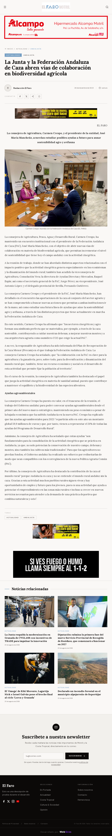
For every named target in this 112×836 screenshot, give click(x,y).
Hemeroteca (84, 799)
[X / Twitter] (8, 801)
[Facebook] (20, 96)
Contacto (82, 794)
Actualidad (45, 794)
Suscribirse (75, 756)
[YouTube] (17, 801)
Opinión (44, 809)
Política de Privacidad (10, 824)
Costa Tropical (47, 799)
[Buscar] (107, 7)
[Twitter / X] (26, 96)
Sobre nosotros (85, 790)
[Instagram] (13, 801)
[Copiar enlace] (39, 96)
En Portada (45, 790)
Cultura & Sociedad (49, 804)
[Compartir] (32, 96)
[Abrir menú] (5, 7)
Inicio (10, 49)
